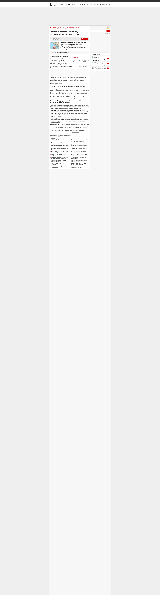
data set (86, 111)
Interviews (95, 4)
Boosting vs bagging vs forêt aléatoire (80, 61)
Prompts (84, 4)
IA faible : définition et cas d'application (60, 139)
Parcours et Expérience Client (99, 68)
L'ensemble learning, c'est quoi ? (79, 58)
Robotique (78, 4)
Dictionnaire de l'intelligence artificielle (58, 28)
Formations (96, 54)
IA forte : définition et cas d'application (79, 136)
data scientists (75, 132)
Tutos (73, 4)
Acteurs (68, 4)
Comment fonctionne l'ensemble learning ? (81, 60)
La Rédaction (56, 38)
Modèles (89, 4)
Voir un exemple (107, 33)
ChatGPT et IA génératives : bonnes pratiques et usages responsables (99, 58)
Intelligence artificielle (56, 27)
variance (58, 106)
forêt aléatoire (55, 124)
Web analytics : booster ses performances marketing (99, 63)
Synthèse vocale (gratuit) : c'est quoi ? (79, 148)
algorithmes (65, 61)
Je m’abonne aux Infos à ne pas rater (62, 52)
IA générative (62, 4)
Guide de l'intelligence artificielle (72, 27)
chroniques (102, 4)
